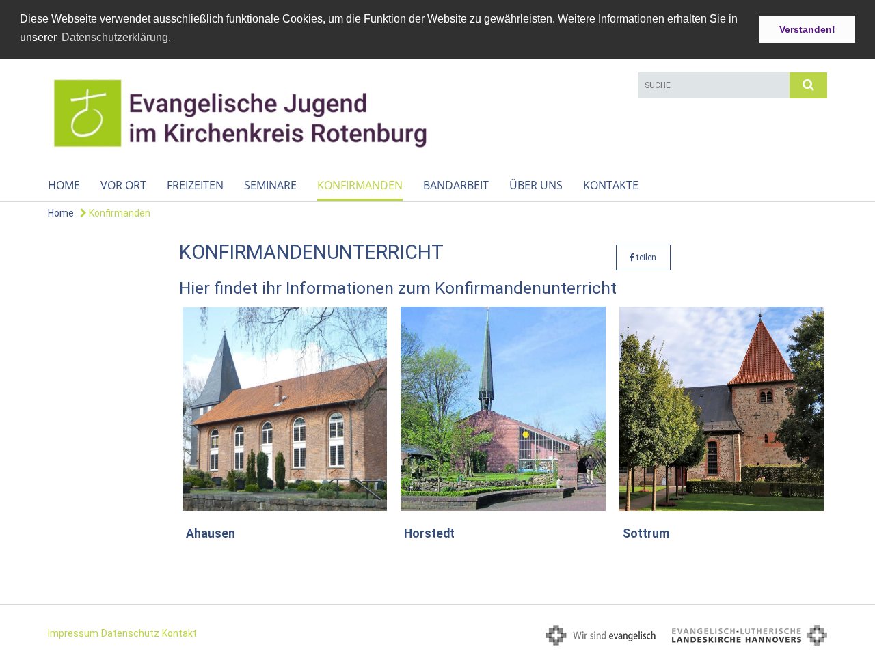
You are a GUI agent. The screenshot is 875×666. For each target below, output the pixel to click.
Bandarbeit (456, 185)
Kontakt (179, 633)
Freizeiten (195, 185)
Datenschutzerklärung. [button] (116, 37)
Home (64, 185)
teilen (645, 257)
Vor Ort (123, 185)
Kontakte (610, 185)
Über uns (536, 185)
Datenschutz (130, 633)
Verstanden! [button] (807, 29)
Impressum (73, 633)
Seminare (270, 185)
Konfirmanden (360, 185)
